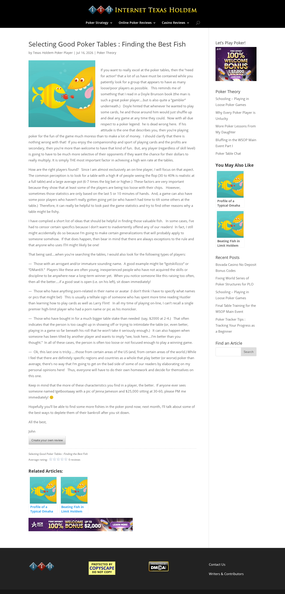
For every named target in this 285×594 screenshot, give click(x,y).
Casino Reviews (173, 23)
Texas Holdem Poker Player (53, 53)
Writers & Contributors (226, 574)
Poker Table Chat (228, 153)
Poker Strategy (97, 23)
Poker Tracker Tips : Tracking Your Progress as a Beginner (235, 325)
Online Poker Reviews (135, 23)
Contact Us (217, 564)
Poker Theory (106, 53)
